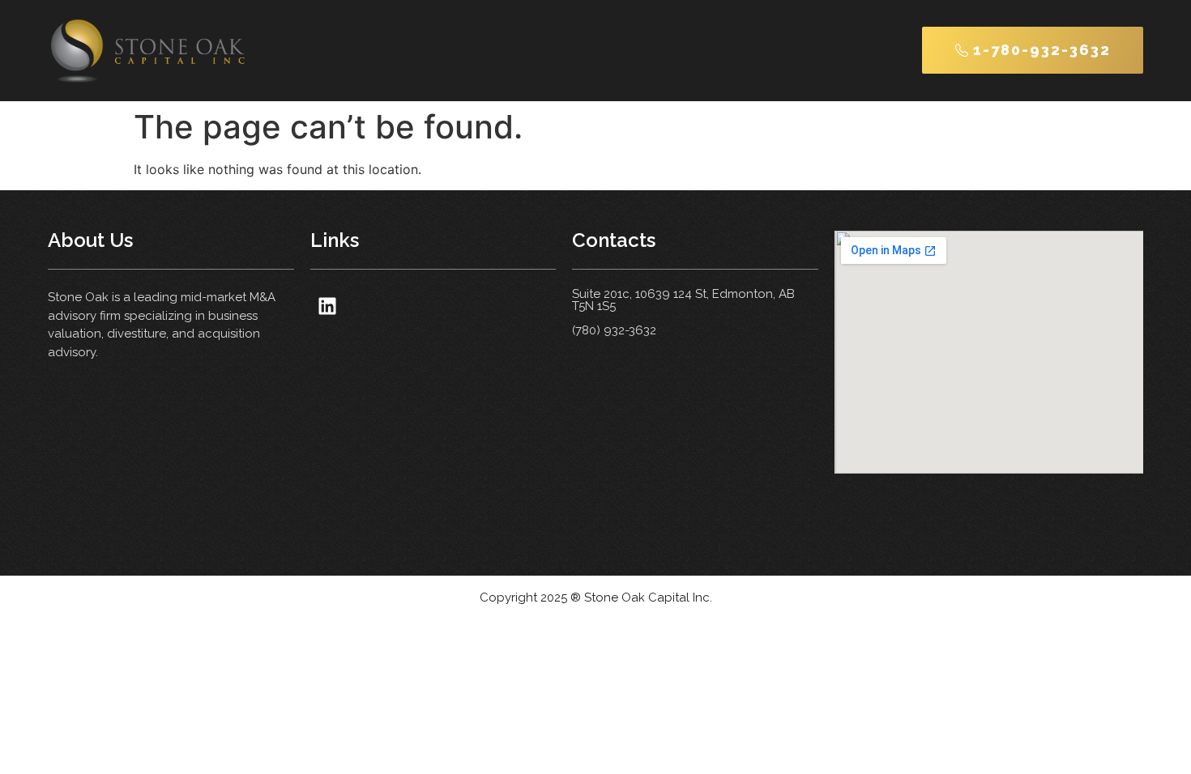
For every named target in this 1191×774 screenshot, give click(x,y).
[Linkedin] (327, 305)
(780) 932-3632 (614, 330)
